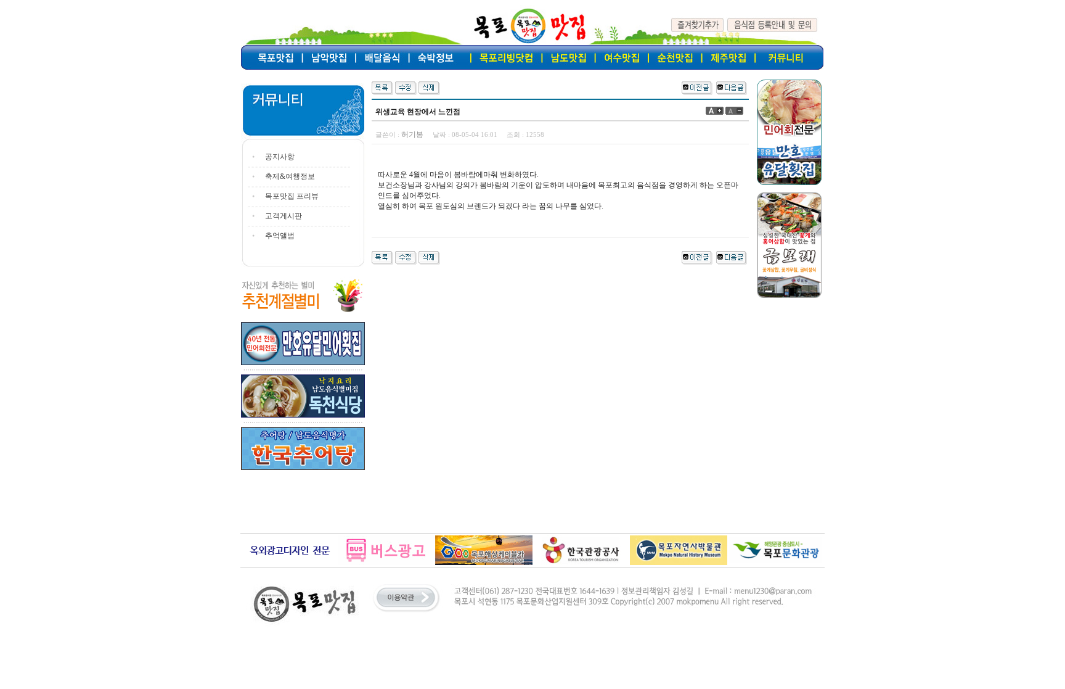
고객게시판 (283, 216)
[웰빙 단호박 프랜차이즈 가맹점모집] (697, 87)
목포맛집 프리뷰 (292, 196)
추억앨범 (280, 235)
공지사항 (280, 156)
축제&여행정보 (290, 176)
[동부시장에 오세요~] (731, 87)
